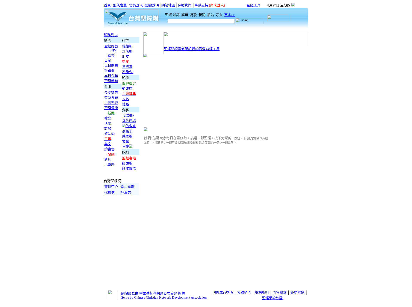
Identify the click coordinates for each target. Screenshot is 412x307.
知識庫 (127, 89)
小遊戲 (109, 164)
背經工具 (213, 49)
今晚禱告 (111, 92)
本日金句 (111, 76)
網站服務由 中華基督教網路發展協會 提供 (153, 293)
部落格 (127, 51)
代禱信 (109, 192)
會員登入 (136, 5)
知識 (176, 15)
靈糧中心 (111, 186)
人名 (125, 99)
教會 (107, 118)
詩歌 (194, 15)
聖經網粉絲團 (272, 298)
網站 (211, 15)
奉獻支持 (201, 5)
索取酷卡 (244, 292)
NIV (113, 50)
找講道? (128, 116)
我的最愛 (199, 49)
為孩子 (127, 131)
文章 (125, 141)
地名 (125, 104)
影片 (107, 159)
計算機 (109, 71)
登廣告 (126, 192)
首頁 (107, 5)
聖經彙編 (111, 108)
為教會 (131, 126)
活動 (107, 123)
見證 (125, 146)
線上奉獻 (128, 186)
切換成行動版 (222, 292)
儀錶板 (127, 46)
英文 (107, 144)
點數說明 (152, 5)
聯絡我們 (184, 5)
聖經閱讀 (111, 46)
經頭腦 (127, 163)
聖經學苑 (111, 81)
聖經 (167, 15)
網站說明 (262, 292)
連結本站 (297, 292)
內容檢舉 (279, 292)
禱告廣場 (129, 121)
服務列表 (111, 35)
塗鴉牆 (127, 67)
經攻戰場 (129, 168)
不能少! (127, 72)
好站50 (109, 134)
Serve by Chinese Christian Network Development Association (164, 297)
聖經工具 (254, 5)
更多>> (229, 15)
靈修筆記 (185, 49)
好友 (219, 15)
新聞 (202, 15)
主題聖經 (111, 103)
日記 (107, 60)
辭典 (185, 15)
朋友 (125, 56)
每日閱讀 (111, 65)
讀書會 (109, 149)
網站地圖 (168, 5)
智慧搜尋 (111, 98)
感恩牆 (127, 136)
